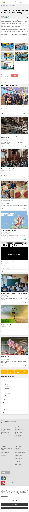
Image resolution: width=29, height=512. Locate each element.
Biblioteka (17, 433)
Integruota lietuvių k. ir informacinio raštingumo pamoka (14, 293)
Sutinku (14, 508)
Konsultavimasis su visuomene (21, 452)
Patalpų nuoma (18, 435)
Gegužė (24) (7, 388)
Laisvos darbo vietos (19, 449)
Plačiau (24, 113)
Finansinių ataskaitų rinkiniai (6, 450)
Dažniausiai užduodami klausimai (21, 454)
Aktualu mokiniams (18, 458)
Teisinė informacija (18, 462)
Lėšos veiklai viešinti (5, 452)
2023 (5, 405)
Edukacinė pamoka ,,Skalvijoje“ (8, 261)
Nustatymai (14, 500)
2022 (5, 409)
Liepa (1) (6, 384)
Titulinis (2, 5)
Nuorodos (17, 448)
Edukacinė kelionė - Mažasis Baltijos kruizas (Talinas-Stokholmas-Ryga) (13, 137)
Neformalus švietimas (19, 429)
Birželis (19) (7, 386)
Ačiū (14, 75)
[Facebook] (2, 478)
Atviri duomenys (18, 464)
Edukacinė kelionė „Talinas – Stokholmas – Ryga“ (12, 106)
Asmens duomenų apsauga (20, 451)
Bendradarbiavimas (5, 433)
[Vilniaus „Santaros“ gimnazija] (3, 2)
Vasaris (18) (7, 393)
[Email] (5, 478)
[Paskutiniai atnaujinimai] (15, 2)
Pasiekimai (3, 430)
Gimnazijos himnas (5, 432)
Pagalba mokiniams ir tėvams (20, 430)
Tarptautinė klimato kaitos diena (8, 324)
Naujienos (8, 5)
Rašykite (3, 472)
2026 (5, 380)
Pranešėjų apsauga (18, 455)
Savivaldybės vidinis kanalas (9, 421)
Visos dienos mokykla (19, 436)
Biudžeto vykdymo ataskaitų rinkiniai (6, 449)
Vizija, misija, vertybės (5, 429)
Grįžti (4, 82)
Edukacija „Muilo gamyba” (7, 200)
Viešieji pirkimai (4, 455)
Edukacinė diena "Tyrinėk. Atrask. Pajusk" (10, 168)
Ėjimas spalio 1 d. (5, 356)
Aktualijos (13, 5)
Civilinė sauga (17, 461)
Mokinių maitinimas (19, 432)
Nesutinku (14, 504)
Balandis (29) (7, 390)
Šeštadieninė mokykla (19, 427)
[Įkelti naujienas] (10, 2)
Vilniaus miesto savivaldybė (15, 483)
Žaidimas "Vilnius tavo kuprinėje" (8, 230)
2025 (5, 399)
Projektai (3, 453)
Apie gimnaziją (4, 427)
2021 (5, 412)
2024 (5, 402)
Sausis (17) (7, 395)
